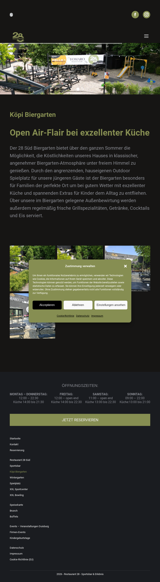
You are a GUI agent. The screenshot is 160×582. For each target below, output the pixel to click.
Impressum (97, 316)
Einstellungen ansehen (111, 305)
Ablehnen (78, 305)
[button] (125, 266)
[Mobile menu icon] (146, 36)
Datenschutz (82, 316)
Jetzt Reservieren (80, 420)
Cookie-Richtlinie (65, 316)
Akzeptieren (47, 305)
